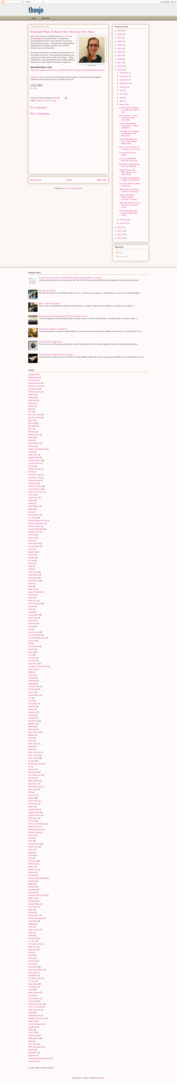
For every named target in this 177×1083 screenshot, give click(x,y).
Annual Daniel (33, 389)
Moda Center (33, 744)
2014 (120, 227)
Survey (53, 101)
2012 (120, 234)
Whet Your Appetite (35, 1047)
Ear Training (32, 518)
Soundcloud (32, 938)
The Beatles (32, 975)
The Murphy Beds (35, 978)
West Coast (32, 1044)
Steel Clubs (32, 947)
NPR (30, 792)
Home (33, 18)
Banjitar (31, 406)
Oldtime (31, 798)
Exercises (32, 538)
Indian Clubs (33, 618)
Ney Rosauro (33, 784)
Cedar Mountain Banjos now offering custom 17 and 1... (129, 110)
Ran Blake (32, 875)
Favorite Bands (34, 546)
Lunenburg (32, 706)
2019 (120, 55)
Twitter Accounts (34, 1010)
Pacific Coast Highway (36, 824)
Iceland (31, 612)
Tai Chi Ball (32, 961)
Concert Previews (34, 486)
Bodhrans (31, 432)
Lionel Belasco (33, 695)
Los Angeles (32, 704)
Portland (31, 855)
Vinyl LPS (32, 1033)
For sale (31, 561)
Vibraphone (32, 1027)
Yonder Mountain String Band (39, 1058)
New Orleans (33, 772)
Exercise (31, 535)
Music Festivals (34, 752)
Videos (30, 1030)
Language (32, 684)
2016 (120, 66)
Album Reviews (34, 383)
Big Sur (31, 420)
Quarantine (32, 864)
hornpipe (31, 606)
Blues (30, 429)
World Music (33, 1053)
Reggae (31, 884)
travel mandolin (34, 993)
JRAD (30, 672)
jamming (31, 652)
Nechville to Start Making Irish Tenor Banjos (129, 165)
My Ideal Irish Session (47, 291)
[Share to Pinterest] (41, 85)
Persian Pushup (34, 832)
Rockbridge (32, 901)
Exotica (31, 541)
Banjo (30, 409)
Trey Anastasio (34, 998)
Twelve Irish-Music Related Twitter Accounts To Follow (128, 197)
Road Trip (32, 898)
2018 (120, 59)
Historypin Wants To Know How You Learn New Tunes (129, 205)
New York (31, 778)
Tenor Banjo (32, 967)
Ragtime (31, 872)
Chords (31, 472)
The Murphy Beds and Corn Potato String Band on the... (128, 141)
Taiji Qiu (31, 964)
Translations (32, 987)
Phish (30, 841)
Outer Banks (33, 818)
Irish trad (31, 641)
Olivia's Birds (33, 801)
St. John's (32, 941)
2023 (120, 41)
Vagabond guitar (34, 1015)
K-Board (31, 675)
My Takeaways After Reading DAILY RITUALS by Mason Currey (63, 316)
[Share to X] (36, 85)
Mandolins (32, 724)
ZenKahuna (32, 1061)
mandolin (31, 718)
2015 (120, 70)
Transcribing (32, 984)
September (124, 83)
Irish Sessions (33, 632)
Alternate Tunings (34, 386)
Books (30, 437)
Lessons (31, 692)
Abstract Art (32, 380)
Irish (29, 629)
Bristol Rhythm (33, 443)
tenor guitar (32, 973)
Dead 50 (31, 509)
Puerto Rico (32, 861)
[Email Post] (65, 98)
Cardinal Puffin (33, 458)
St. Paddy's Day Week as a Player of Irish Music (129, 179)
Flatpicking (32, 552)
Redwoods (32, 881)
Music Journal (33, 755)
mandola (31, 715)
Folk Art (31, 555)
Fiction (30, 549)
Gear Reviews (33, 575)
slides (30, 932)
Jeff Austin (32, 661)
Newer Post (35, 180)
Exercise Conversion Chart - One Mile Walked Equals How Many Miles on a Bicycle (70, 278)
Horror (30, 609)
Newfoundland (33, 781)
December (124, 73)
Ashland (31, 397)
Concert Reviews (34, 489)
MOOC (30, 746)
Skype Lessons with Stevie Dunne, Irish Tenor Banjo (128, 172)
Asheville (31, 395)
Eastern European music (37, 520)
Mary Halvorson (34, 732)
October (123, 80)
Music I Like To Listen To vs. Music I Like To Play (129, 148)
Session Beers (33, 915)
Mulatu (30, 749)
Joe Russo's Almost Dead (38, 666)
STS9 (30, 953)
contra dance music (35, 492)
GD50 (30, 569)
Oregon (31, 807)
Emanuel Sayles (34, 526)
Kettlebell (31, 678)
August (123, 87)
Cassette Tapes (34, 463)
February (124, 219)
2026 (120, 31)
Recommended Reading (37, 878)
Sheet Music (33, 921)
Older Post (101, 180)
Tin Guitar (32, 981)
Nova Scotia (32, 789)
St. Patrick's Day (34, 944)
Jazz (30, 655)
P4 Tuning (32, 821)
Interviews (32, 623)
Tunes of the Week (35, 1007)
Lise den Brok (67, 36)
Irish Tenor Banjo (34, 635)
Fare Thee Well (34, 543)
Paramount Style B (35, 829)
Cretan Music (33, 498)
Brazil (30, 440)
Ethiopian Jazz (33, 532)
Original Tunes (33, 812)
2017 (120, 63)
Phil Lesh (31, 835)
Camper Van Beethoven (37, 449)
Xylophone (32, 1055)
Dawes (30, 503)
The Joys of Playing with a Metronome (130, 184)
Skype (30, 927)
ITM (29, 644)
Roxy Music (32, 907)
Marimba (31, 727)
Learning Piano (33, 686)
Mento (30, 738)
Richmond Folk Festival (37, 895)
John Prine (32, 669)
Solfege (31, 935)
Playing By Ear (34, 844)
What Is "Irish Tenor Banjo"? (49, 303)
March (122, 104)
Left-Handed (32, 689)
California (31, 446)
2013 (120, 231)
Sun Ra (31, 955)
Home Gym (32, 601)
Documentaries (34, 515)
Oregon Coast (33, 809)
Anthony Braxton (34, 392)
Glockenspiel (33, 578)
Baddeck (31, 403)
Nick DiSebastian (34, 787)
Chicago (31, 466)
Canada (31, 452)
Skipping (31, 924)
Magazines (32, 712)
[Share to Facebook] (39, 85)
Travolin (31, 995)
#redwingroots (33, 377)
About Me (45, 18)
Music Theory (33, 758)
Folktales (31, 558)
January (123, 223)
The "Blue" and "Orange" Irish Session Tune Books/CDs (129, 133)
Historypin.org (35, 77)
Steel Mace (32, 950)
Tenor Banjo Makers (35, 970)
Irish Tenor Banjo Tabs (36, 638)
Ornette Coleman (34, 815)
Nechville (31, 769)
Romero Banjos (34, 904)
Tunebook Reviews (35, 1004)
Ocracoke (32, 795)
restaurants (32, 890)
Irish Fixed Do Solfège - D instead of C (53, 329)
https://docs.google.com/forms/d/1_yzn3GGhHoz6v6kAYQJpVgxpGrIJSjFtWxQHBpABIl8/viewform (67, 70)
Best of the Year (34, 415)
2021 (120, 48)
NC (29, 767)
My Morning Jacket (35, 764)
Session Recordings (35, 918)
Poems (31, 850)
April (122, 101)
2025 (120, 34)
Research (46, 101)
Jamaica (31, 649)
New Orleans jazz (34, 775)
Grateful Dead (33, 581)
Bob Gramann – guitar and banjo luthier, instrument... (128, 117)
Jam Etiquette (33, 646)
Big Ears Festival (34, 418)
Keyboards (32, 681)
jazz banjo (32, 658)
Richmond (32, 892)
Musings (31, 761)
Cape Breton (33, 455)
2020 (120, 52)
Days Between (33, 506)
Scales (30, 910)
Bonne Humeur (33, 435)
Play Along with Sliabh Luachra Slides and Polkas (128, 213)
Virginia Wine (33, 1036)
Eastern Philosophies (36, 523)
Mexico (31, 741)
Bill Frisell (32, 423)
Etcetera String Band (36, 529)
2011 (120, 238)
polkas (30, 852)
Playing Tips (33, 847)
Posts (120, 252)
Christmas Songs (34, 475)
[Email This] (31, 85)
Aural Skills (32, 400)
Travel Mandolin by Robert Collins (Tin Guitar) (56, 355)
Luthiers (31, 709)
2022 (120, 45)
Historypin (37, 38)
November (124, 76)
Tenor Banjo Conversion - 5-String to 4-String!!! (129, 190)
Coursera (31, 495)
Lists (30, 698)
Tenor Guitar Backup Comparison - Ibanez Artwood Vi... (128, 125)
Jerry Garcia (32, 664)
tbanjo (35, 10)
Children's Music (34, 469)
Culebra (31, 500)
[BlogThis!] (34, 85)
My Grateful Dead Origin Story (50, 342)
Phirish (30, 838)
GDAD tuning (33, 572)
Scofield (31, 912)
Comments (122, 257)
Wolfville (31, 1050)
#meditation (32, 375)
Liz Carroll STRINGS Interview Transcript (128, 159)
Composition (33, 483)
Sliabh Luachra (33, 930)
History (39, 101)
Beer (30, 412)
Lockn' (30, 701)
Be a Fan (33, 88)
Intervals (31, 621)
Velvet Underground (35, 1024)
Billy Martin (32, 426)
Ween (30, 1041)
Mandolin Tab (33, 721)
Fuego (30, 566)
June (122, 94)
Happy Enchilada (34, 592)
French (30, 563)
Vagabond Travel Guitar (37, 1018)
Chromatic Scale (34, 478)
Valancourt (32, 1021)
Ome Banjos (33, 804)
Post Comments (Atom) (74, 188)
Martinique (32, 729)
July (121, 90)
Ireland (30, 626)
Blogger (101, 1078)
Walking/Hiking (33, 1038)
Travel (30, 990)
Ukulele (31, 1013)
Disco (30, 512)
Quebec (31, 867)
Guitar (30, 586)
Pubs (30, 858)
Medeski (31, 735)
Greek (30, 583)
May (122, 97)
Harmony (31, 595)
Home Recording (34, 604)
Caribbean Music (34, 460)
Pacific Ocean (33, 827)
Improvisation (33, 615)
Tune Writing (33, 1001)
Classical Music (34, 480)
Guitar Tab (32, 589)
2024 (120, 38)
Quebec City (33, 869)
